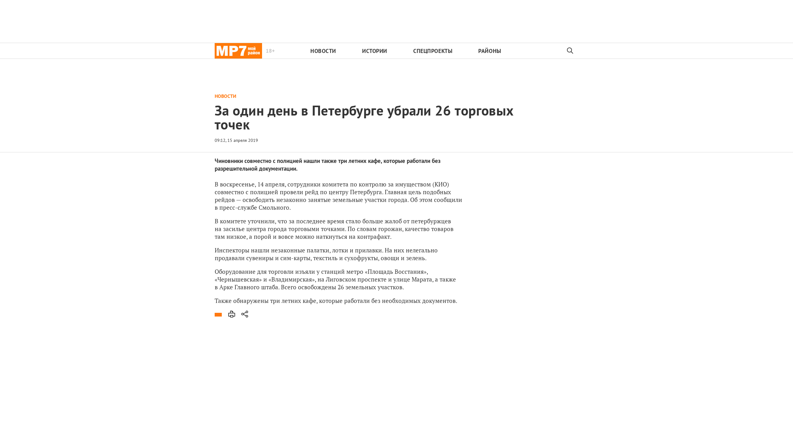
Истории (374, 51)
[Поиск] (570, 51)
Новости (323, 51)
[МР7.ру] (238, 51)
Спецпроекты (432, 51)
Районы (489, 51)
